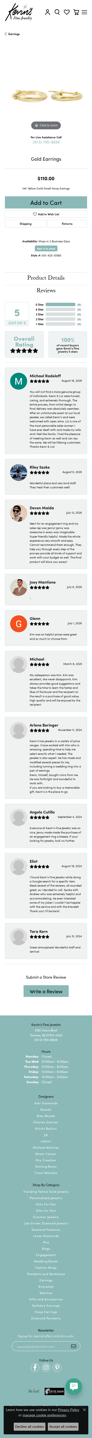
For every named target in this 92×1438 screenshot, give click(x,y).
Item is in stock (46, 248)
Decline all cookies (29, 1427)
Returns (67, 223)
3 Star (40, 314)
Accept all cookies (63, 1427)
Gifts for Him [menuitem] (46, 1210)
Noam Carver (46, 1154)
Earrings (14, 34)
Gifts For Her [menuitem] (46, 1204)
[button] (48, 12)
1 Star (40, 324)
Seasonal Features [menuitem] (46, 1229)
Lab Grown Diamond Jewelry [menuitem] (46, 1223)
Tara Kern (39, 931)
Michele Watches (46, 1147)
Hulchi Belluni (46, 1128)
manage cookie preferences (44, 1415)
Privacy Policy (68, 1410)
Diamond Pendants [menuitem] (46, 1318)
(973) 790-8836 (46, 141)
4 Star (40, 309)
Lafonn (46, 1141)
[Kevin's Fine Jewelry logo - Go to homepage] (19, 12)
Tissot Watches (46, 1173)
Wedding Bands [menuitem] (46, 1261)
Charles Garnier (45, 1122)
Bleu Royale (46, 1116)
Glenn (35, 618)
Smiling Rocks (46, 1166)
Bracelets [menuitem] (46, 1286)
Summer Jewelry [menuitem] (46, 1217)
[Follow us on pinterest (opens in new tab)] (57, 1367)
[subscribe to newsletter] (73, 1346)
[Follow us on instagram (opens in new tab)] (46, 1367)
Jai (46, 1135)
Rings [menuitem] (46, 1248)
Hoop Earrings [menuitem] (46, 1312)
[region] (46, 90)
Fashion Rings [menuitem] (45, 1267)
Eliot (34, 861)
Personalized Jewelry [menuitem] (46, 1198)
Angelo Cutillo (42, 811)
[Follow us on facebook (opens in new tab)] (35, 1367)
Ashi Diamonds (45, 1103)
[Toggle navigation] (84, 12)
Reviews (46, 291)
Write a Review (46, 991)
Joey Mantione (43, 582)
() (79, 304)
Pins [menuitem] (46, 1242)
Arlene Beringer (44, 725)
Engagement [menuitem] (46, 1255)
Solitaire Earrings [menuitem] (46, 1305)
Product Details (46, 279)
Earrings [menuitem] (46, 1280)
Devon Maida (42, 507)
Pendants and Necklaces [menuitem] (46, 1274)
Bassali (46, 1109)
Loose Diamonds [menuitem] (46, 1236)
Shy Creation (46, 1160)
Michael (37, 659)
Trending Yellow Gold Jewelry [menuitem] (46, 1191)
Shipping (25, 223)
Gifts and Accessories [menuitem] (46, 1299)
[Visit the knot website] (34, 1391)
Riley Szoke (40, 467)
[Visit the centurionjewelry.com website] (54, 1391)
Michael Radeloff (45, 375)
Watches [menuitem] (46, 1293)
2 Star (40, 319)
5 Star (40, 304)
